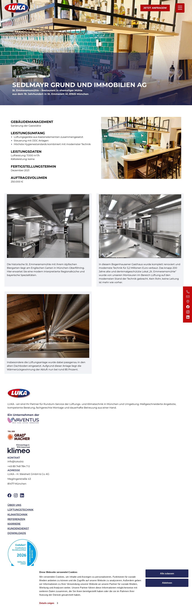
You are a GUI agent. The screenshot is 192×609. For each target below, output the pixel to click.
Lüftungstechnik (20, 509)
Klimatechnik (17, 514)
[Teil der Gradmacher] (95, 435)
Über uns (14, 504)
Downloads (17, 533)
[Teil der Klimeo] (95, 448)
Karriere (14, 523)
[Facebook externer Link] (9, 495)
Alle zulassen (167, 573)
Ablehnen (167, 582)
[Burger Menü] (180, 8)
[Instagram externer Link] (16, 495)
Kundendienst (18, 528)
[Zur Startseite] (16, 8)
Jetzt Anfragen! (155, 7)
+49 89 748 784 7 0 (19, 466)
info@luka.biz (16, 461)
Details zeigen (46, 603)
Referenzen (16, 519)
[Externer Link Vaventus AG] (95, 418)
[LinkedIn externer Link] (22, 495)
